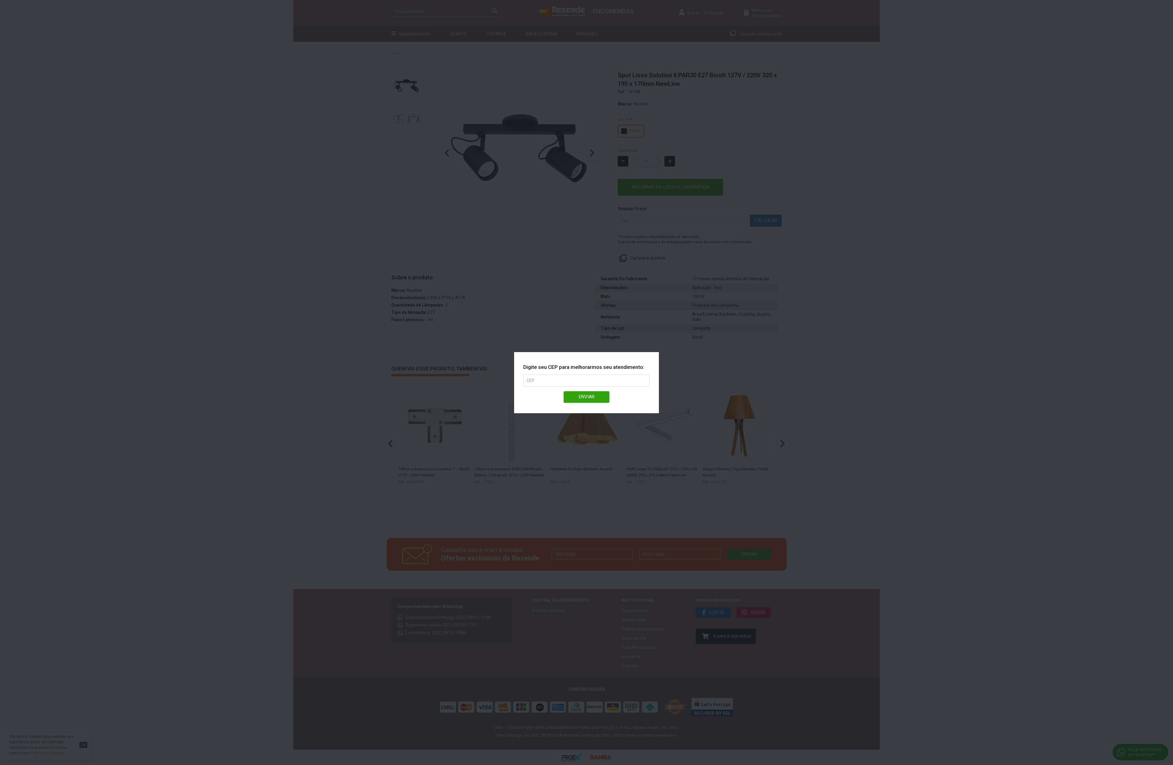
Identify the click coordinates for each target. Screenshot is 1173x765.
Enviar (586, 396)
